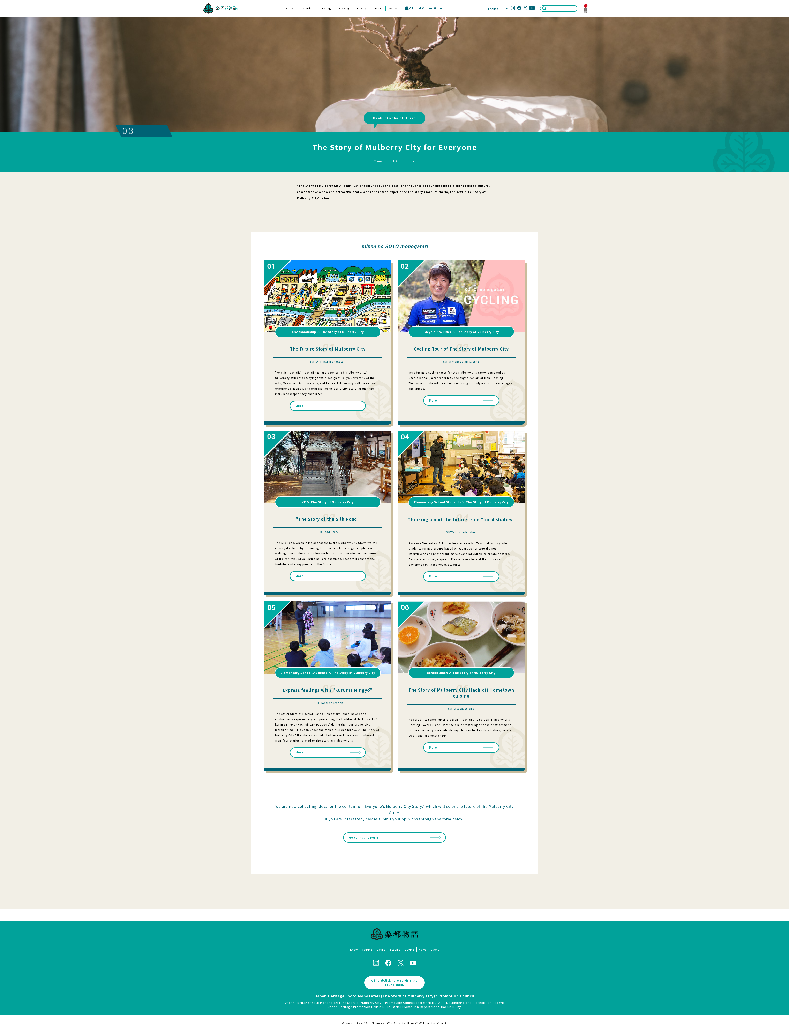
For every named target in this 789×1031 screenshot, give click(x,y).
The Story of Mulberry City (292, 18)
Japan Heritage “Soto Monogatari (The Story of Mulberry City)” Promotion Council (394, 996)
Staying (344, 8)
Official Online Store (425, 8)
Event (393, 8)
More (299, 406)
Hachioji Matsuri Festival (314, 18)
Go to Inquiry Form (363, 837)
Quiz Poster (292, 42)
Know (290, 8)
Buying (361, 8)
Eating (326, 8)
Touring (308, 8)
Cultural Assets (292, 25)
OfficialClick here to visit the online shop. (394, 983)
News (378, 8)
